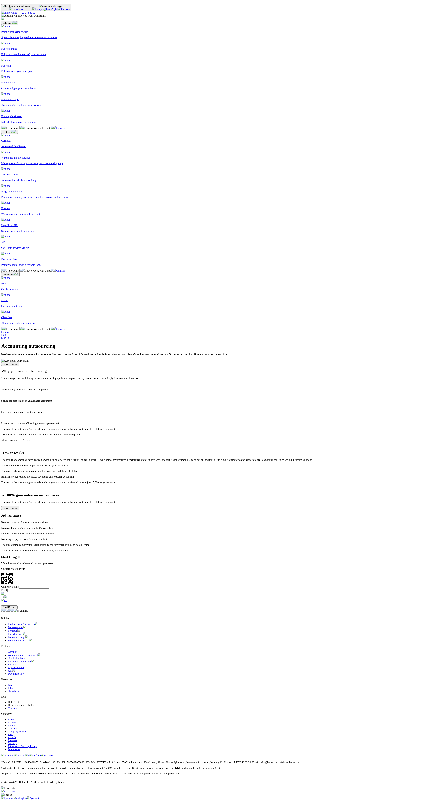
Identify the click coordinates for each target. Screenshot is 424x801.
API (10, 670)
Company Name (10, 586)
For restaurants (15, 627)
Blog (10, 685)
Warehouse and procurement (23, 655)
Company (6, 332)
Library (12, 688)
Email (4, 590)
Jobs (10, 734)
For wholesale (15, 634)
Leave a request (10, 364)
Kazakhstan (17, 9)
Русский (65, 9)
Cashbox (12, 651)
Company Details (17, 731)
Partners (12, 722)
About (11, 719)
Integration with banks (19, 661)
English (55, 9)
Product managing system (21, 624)
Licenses (12, 740)
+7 (5, 600)
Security (12, 743)
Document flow (16, 673)
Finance (12, 664)
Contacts (60, 128)
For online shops (16, 637)
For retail (12, 630)
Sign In (5, 337)
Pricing (11, 725)
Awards (12, 737)
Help (3, 335)
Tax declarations (16, 658)
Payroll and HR (16, 667)
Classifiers (13, 691)
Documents (14, 749)
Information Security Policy (22, 746)
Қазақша (39, 9)
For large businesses (18, 640)
